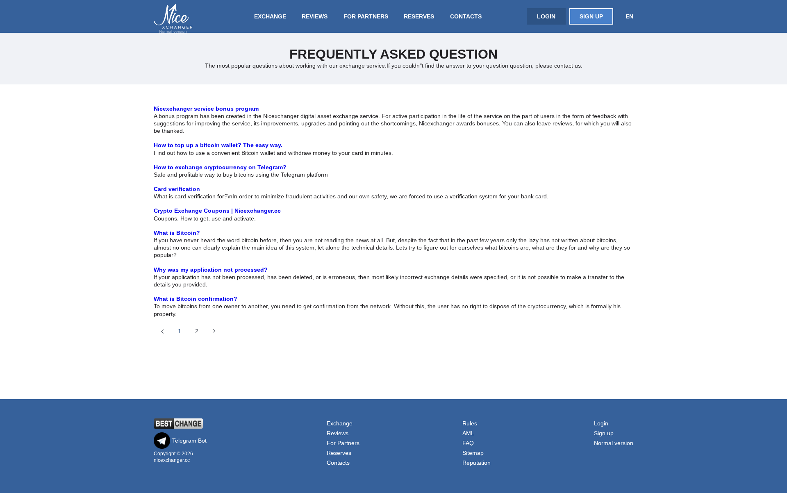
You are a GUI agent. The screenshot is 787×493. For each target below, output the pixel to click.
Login (546, 16)
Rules (469, 423)
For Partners (365, 16)
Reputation (476, 462)
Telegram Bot (189, 440)
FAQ (468, 443)
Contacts (466, 16)
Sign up (591, 16)
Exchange (270, 16)
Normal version (173, 31)
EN (629, 16)
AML (468, 433)
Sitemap (473, 453)
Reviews (315, 16)
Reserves (419, 16)
